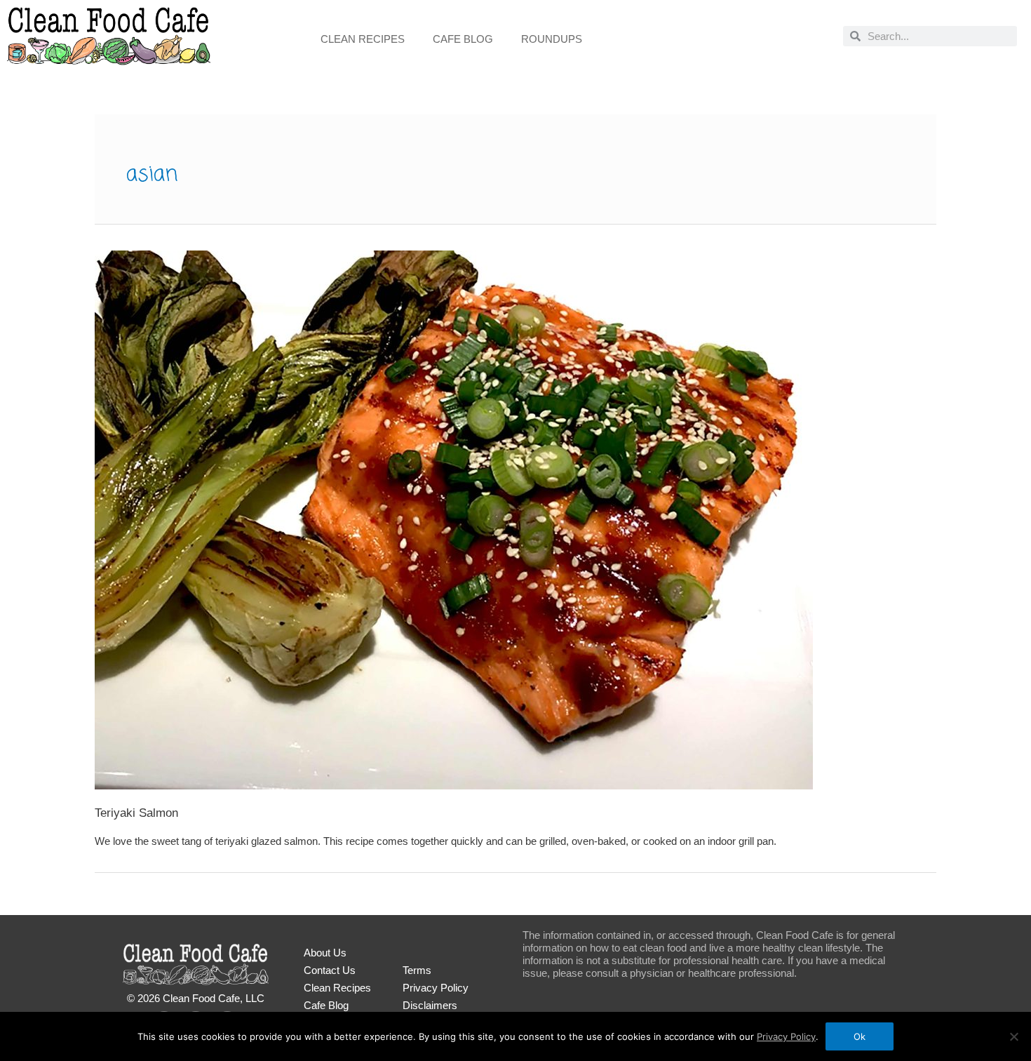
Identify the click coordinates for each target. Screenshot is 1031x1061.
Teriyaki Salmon (136, 813)
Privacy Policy (436, 988)
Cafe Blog (463, 39)
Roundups (551, 39)
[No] (1013, 1036)
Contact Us (330, 970)
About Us (325, 953)
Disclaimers (430, 1005)
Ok (859, 1036)
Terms (417, 970)
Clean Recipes (363, 39)
